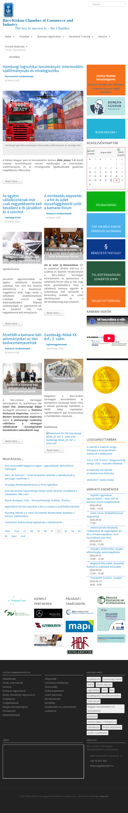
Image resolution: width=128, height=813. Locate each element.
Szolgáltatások (10, 702)
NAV (104, 690)
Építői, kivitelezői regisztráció (19, 694)
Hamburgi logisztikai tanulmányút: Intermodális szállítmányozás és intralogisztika (43, 68)
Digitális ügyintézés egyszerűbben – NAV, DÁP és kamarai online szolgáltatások (103, 498)
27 (24, 531)
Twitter (109, 11)
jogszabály (93, 690)
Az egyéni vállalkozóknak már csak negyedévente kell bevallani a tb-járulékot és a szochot (22, 203)
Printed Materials (15, 48)
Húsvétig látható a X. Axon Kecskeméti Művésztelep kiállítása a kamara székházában (39, 514)
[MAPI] (80, 627)
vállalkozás (94, 727)
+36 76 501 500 (98, 760)
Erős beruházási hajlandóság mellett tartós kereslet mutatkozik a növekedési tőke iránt (41, 492)
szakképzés (94, 679)
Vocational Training (80, 36)
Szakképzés (9, 698)
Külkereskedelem (54, 690)
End (23, 536)
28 (31, 531)
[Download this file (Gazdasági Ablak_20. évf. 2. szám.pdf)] (64, 434)
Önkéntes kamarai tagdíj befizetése (106, 90)
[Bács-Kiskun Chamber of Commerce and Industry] (43, 7)
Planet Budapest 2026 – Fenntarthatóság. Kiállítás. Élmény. (37, 500)
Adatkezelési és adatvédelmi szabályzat (60, 708)
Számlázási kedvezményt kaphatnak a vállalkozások (33, 522)
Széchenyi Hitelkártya (56, 682)
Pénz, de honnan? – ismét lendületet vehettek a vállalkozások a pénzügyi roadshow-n (40, 477)
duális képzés (104, 684)
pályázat (92, 716)
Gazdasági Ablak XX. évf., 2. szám (61, 336)
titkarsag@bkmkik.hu (101, 765)
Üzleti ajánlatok (53, 694)
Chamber (24, 36)
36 (6, 536)
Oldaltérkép (9, 678)
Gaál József (94, 701)
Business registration (49, 36)
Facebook (103, 11)
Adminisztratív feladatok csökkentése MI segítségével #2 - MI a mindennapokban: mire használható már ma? (105, 532)
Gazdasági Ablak (112, 679)
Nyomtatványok (11, 714)
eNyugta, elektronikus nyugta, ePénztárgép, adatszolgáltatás (105, 550)
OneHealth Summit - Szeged (106, 577)
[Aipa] (48, 641)
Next (14, 536)
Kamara (7, 686)
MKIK (90, 684)
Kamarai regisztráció (14, 690)
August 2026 (106, 152)
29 (38, 531)
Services (103, 36)
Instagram (115, 11)
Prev (16, 531)
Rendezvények (53, 698)
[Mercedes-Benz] (48, 614)
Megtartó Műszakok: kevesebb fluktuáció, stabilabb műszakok (105, 565)
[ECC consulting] (80, 613)
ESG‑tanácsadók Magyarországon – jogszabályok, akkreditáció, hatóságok (39, 467)
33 (65, 531)
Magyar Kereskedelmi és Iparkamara (101, 708)
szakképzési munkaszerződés (104, 695)
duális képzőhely (112, 727)
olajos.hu (103, 796)
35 (79, 531)
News (8, 36)
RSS (121, 11)
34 (72, 531)
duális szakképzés (98, 732)
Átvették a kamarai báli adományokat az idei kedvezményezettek (22, 338)
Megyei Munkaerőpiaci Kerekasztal (15, 708)
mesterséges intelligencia (102, 721)
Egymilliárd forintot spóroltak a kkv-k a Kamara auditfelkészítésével (42, 506)
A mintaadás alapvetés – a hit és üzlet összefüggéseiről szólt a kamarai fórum (63, 201)
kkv (112, 690)
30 (45, 531)
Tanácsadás (51, 686)
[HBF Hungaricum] (80, 646)
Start (7, 531)
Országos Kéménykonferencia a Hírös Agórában (31, 484)
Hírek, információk (13, 682)
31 (52, 531)
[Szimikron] (48, 627)
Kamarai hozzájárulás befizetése (106, 84)
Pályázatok (50, 678)
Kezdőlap (50, 702)
